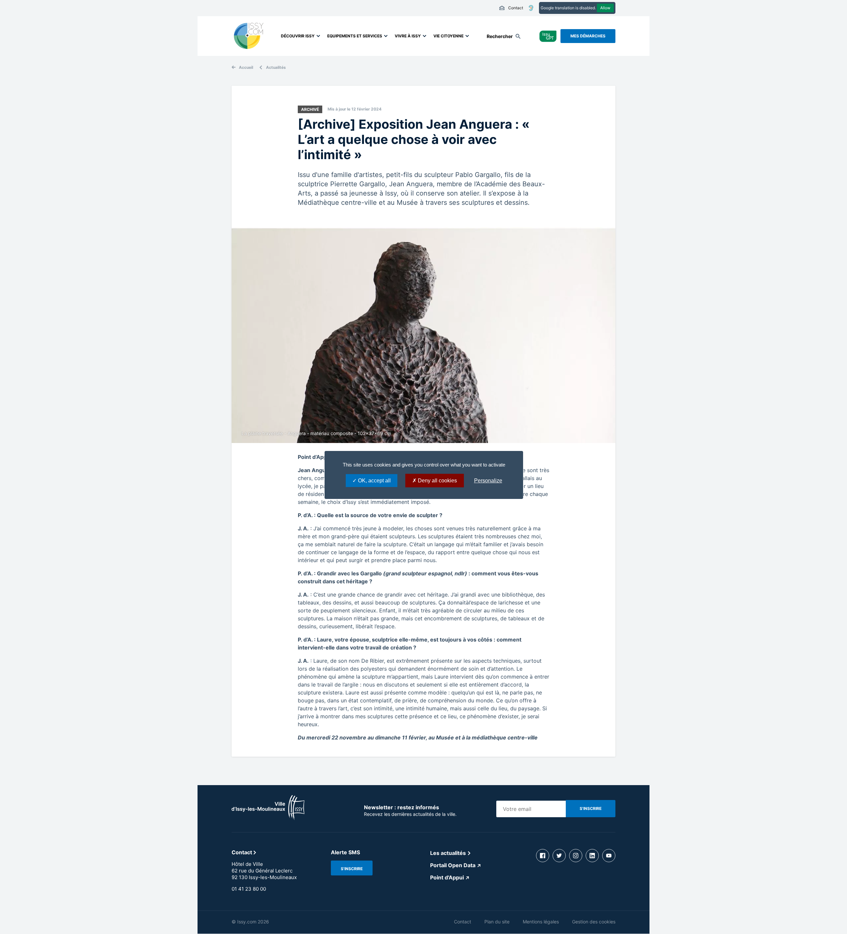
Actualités (276, 67)
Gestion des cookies (593, 921)
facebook (542, 855)
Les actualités (448, 853)
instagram (575, 855)
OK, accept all (374, 480)
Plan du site (497, 921)
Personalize (488, 480)
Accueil (246, 67)
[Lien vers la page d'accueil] (268, 818)
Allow (605, 7)
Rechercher (500, 36)
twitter (559, 855)
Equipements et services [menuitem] (354, 35)
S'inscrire (352, 868)
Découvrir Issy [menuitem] (298, 35)
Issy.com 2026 (253, 921)
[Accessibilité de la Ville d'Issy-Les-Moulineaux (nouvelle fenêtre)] (531, 8)
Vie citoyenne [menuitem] (448, 35)
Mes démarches (587, 35)
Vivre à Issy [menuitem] (408, 35)
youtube (608, 855)
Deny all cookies (437, 480)
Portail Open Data (452, 865)
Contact (511, 8)
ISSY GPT (548, 35)
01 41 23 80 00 (249, 889)
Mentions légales (541, 921)
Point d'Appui (447, 877)
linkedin (592, 855)
